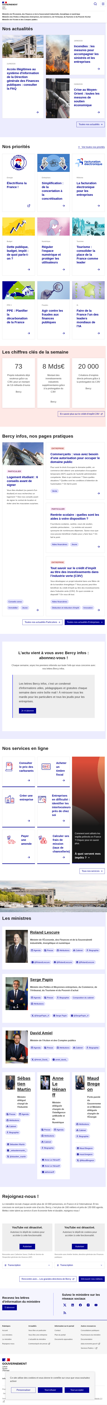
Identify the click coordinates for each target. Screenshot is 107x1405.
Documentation (86, 1339)
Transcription (14, 1265)
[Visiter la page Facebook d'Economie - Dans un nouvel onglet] (80, 1305)
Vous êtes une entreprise (37, 1335)
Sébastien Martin (17, 1144)
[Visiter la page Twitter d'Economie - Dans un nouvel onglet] (65, 1305)
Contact (57, 1330)
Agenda (37, 950)
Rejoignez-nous (8, 1344)
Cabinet (79, 950)
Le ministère (7, 1339)
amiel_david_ (61, 1059)
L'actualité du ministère (37, 1339)
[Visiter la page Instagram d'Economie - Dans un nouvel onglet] (88, 1305)
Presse (50, 950)
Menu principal (103, 4)
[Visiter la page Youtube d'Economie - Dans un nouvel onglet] (96, 1305)
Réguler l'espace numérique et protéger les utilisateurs (51, 254)
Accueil (5, 1330)
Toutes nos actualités (89, 124)
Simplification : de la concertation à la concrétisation (52, 190)
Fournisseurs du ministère (90, 1335)
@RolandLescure (42, 962)
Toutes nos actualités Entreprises (83, 622)
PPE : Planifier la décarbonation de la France (17, 316)
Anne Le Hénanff (52, 1160)
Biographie (94, 950)
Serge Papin (61, 1016)
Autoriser (27, 1246)
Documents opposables (64, 1339)
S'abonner (9, 1307)
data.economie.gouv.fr (89, 1344)
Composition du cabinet (83, 998)
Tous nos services (90, 871)
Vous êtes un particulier (37, 1330)
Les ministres (7, 1335)
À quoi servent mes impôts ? (88, 855)
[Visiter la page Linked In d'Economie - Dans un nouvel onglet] (72, 1305)
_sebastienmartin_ (18, 1150)
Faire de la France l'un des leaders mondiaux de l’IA (88, 318)
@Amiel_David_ (41, 1059)
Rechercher (95, 4)
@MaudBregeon (87, 1160)
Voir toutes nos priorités (93, 147)
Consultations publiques (90, 1330)
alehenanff (49, 1172)
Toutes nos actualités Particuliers (41, 622)
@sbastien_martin (18, 1156)
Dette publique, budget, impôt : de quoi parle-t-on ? (17, 252)
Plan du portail (60, 1335)
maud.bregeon (86, 1154)
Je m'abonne (27, 710)
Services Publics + (88, 1348)
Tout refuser (50, 1390)
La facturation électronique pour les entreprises (86, 188)
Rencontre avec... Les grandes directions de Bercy (46, 1279)
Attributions (64, 950)
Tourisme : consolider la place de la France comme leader (87, 254)
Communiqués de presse (38, 1344)
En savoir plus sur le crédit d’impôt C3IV (79, 414)
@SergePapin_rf (41, 1016)
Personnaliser (23, 1390)
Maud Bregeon (86, 1148)
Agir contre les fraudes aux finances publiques (52, 316)
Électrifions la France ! (17, 185)
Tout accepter (77, 1390)
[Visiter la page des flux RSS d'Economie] (65, 1313)
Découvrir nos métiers (92, 1279)
